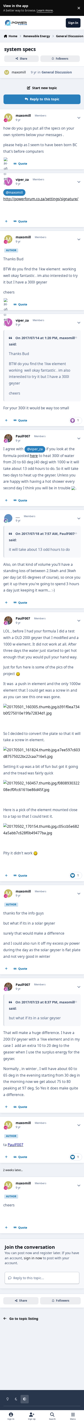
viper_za (22, 180)
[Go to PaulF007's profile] (8, 438)
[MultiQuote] (6, 221)
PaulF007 (23, 436)
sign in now (33, 1258)
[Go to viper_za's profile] (8, 182)
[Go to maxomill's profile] (6, 72)
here (34, 455)
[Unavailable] (42, 706)
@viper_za (35, 449)
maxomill (19, 72)
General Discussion (57, 72)
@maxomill (14, 192)
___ (18, 516)
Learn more (9, 8)
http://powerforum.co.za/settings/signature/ (40, 198)
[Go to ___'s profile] (8, 518)
